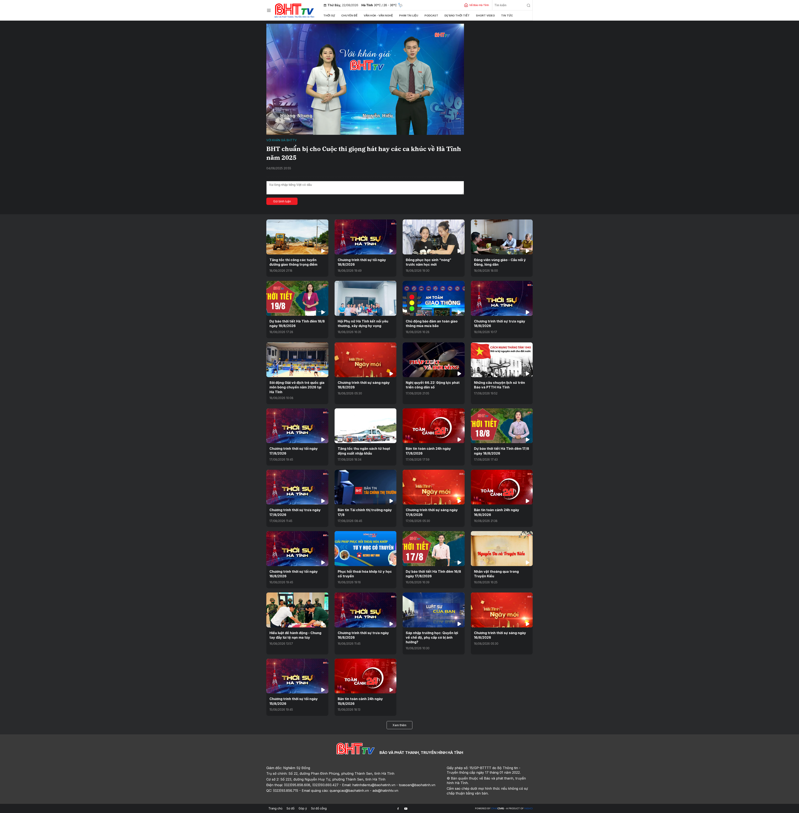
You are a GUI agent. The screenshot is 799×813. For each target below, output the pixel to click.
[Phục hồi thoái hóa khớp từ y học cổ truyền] (366, 548)
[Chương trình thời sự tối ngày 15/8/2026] (297, 676)
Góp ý (303, 808)
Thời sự (329, 15)
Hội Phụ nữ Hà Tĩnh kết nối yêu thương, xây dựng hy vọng (363, 323)
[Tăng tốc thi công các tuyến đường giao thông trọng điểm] (297, 236)
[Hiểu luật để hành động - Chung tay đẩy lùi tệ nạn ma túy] (297, 609)
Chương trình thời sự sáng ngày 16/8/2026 (500, 635)
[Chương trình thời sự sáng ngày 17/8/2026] (434, 487)
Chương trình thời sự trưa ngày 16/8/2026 (363, 635)
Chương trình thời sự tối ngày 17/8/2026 (293, 450)
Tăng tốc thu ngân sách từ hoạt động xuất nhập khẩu (364, 450)
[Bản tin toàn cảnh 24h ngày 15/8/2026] (366, 676)
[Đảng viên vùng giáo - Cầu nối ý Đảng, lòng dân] (502, 236)
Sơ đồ (290, 808)
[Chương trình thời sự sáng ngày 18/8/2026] (366, 359)
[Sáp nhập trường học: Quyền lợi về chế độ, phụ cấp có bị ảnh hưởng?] (434, 609)
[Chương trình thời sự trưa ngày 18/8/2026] (502, 298)
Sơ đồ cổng (319, 808)
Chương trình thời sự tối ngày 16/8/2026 (293, 573)
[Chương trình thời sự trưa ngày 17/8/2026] (297, 487)
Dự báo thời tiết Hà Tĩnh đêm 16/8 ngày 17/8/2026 (433, 573)
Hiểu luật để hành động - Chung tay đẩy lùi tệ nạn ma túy (295, 635)
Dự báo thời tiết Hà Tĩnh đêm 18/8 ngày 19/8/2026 (297, 323)
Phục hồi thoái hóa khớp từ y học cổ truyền (365, 573)
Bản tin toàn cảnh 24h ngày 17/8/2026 (428, 450)
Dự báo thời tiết (457, 15)
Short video (485, 15)
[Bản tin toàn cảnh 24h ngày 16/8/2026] (502, 487)
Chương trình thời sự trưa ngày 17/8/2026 (295, 512)
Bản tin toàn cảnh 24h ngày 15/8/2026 (360, 701)
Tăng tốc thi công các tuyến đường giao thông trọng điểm (293, 262)
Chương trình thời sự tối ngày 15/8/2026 (293, 701)
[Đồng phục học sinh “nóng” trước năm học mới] (434, 236)
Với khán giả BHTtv (281, 140)
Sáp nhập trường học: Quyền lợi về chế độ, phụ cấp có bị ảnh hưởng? (432, 637)
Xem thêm (399, 725)
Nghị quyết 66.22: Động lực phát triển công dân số (433, 384)
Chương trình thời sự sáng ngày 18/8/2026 (364, 384)
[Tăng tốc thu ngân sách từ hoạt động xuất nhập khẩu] (366, 425)
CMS (497, 808)
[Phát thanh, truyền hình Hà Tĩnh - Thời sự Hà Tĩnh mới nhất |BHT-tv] (294, 10)
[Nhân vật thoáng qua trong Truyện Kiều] (502, 548)
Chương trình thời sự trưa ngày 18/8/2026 (499, 323)
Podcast (431, 15)
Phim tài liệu (408, 15)
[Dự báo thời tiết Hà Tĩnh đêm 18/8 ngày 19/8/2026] (297, 298)
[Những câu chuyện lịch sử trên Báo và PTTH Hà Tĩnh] (502, 359)
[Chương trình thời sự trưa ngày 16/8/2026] (366, 609)
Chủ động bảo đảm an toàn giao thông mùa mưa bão (432, 323)
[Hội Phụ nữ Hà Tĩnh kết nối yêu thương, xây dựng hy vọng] (366, 298)
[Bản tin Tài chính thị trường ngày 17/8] (366, 487)
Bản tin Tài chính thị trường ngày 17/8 (365, 512)
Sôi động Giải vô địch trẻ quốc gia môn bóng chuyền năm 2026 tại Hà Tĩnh (296, 387)
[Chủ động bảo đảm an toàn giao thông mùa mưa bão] (434, 298)
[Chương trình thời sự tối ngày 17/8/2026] (297, 425)
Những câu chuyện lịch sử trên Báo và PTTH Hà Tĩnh (499, 384)
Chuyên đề (349, 15)
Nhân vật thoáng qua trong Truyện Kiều (496, 573)
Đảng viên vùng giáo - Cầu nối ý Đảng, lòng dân (500, 262)
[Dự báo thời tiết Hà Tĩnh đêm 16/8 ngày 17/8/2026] (434, 548)
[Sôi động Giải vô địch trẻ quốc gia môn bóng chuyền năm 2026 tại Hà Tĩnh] (297, 359)
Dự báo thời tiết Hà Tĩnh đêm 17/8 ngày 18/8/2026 (501, 450)
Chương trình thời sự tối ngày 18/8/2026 (362, 262)
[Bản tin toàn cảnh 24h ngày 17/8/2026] (434, 425)
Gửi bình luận (282, 201)
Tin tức (507, 15)
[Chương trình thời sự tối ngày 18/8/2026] (366, 236)
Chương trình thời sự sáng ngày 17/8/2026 (432, 512)
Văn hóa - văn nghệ (378, 15)
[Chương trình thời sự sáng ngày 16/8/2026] (502, 609)
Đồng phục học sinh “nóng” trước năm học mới (428, 262)
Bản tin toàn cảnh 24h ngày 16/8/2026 (496, 512)
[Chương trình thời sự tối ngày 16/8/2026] (297, 548)
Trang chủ (275, 808)
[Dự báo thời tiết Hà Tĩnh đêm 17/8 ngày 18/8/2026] (502, 425)
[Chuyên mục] (268, 10)
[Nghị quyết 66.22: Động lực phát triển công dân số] (434, 359)
